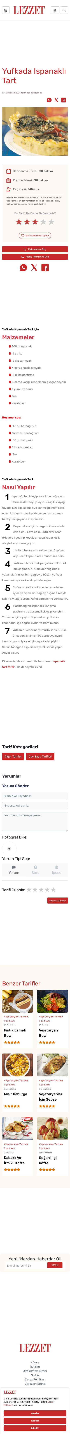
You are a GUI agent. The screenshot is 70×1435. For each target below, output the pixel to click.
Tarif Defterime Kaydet (37, 235)
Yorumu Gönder (57, 900)
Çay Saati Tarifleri (40, 756)
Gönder (55, 1265)
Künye (35, 1362)
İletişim (35, 1366)
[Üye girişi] (55, 10)
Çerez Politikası (35, 1379)
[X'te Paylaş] (56, 100)
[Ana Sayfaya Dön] (35, 1347)
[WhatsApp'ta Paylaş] (49, 100)
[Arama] (64, 10)
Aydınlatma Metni (35, 1371)
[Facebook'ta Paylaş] (63, 100)
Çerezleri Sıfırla (35, 1383)
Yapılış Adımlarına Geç (37, 256)
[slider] (35, 221)
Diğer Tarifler (13, 756)
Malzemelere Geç (37, 249)
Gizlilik (35, 1375)
